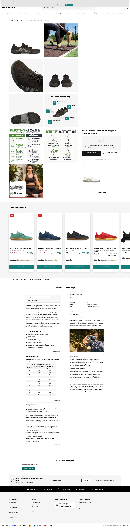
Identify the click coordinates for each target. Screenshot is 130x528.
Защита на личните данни (15, 505)
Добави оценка (28, 468)
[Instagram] (79, 508)
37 (13, 263)
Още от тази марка (102, 195)
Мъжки (16, 20)
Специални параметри (33, 297)
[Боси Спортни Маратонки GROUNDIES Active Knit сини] (11, 259)
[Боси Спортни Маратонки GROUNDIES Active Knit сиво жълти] (24, 259)
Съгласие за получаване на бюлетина (105, 480)
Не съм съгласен (60, 4)
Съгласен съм (69, 4)
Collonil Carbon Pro (48, 428)
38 (16, 263)
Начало (11, 20)
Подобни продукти (35, 280)
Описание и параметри (19, 280)
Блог (33, 511)
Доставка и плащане (14, 510)
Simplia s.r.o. (125, 525)
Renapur (37, 433)
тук (121, 2)
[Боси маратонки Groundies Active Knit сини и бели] (31, 259)
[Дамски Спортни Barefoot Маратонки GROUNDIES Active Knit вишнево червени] (27, 259)
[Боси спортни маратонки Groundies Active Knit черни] (14, 259)
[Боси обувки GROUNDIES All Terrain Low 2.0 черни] (71, 259)
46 (126, 263)
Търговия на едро (13, 517)
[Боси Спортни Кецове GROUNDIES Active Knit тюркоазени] (18, 259)
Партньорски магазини (37, 509)
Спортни (21, 20)
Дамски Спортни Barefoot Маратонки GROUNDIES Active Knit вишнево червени (105, 250)
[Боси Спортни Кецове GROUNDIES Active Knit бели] (21, 259)
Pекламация (12, 515)
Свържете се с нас (36, 502)
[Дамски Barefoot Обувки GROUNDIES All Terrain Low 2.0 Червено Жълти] (67, 259)
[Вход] (123, 8)
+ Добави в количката (21, 266)
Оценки (47, 280)
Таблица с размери (46, 297)
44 (123, 263)
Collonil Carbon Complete (42, 422)
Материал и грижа (32, 300)
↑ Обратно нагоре (56, 351)
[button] (123, 240)
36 (10, 263)
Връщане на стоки (13, 512)
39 (44, 263)
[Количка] (127, 8)
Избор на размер (13, 507)
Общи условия (12, 502)
